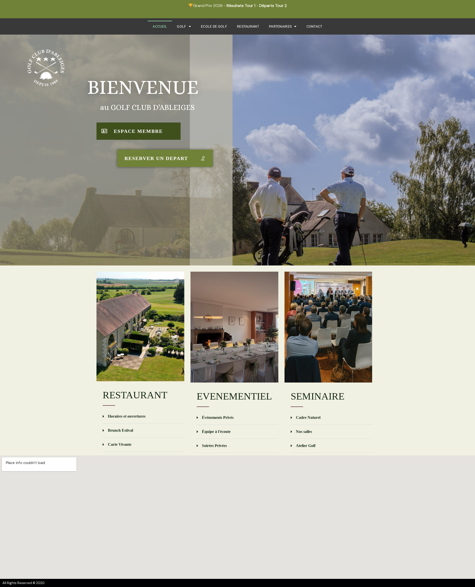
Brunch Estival (120, 430)
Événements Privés (218, 417)
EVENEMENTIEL (234, 396)
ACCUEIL (160, 26)
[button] (143, 416)
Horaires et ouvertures (126, 416)
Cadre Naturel (308, 417)
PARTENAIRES (280, 26)
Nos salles (304, 431)
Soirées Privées (214, 446)
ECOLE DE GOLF (214, 26)
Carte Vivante (119, 444)
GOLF (181, 26)
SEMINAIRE (317, 396)
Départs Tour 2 (273, 5)
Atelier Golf (305, 446)
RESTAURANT (248, 26)
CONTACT (314, 26)
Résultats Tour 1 (241, 5)
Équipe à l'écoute (216, 431)
